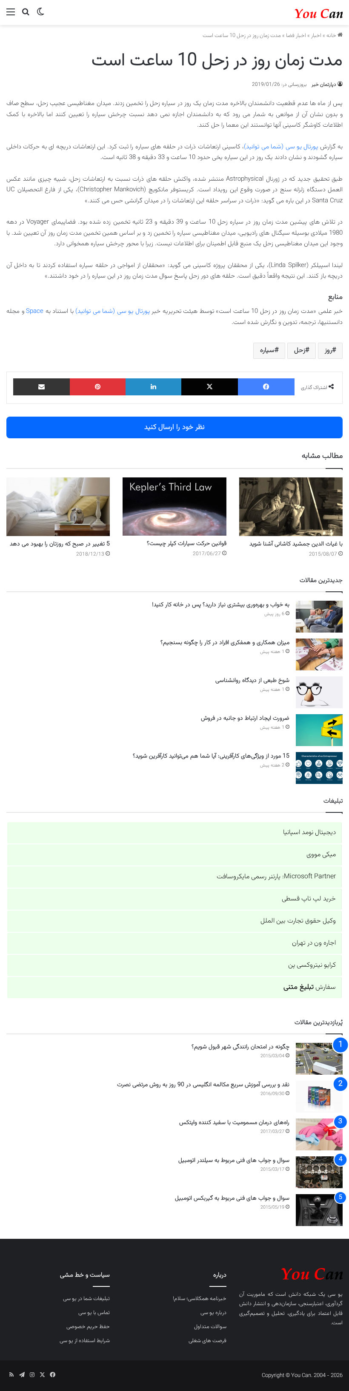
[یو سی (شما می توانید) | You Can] (291, 1272)
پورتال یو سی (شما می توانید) (281, 147)
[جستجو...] (25, 16)
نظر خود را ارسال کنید (174, 427)
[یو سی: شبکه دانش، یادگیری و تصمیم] (302, 12)
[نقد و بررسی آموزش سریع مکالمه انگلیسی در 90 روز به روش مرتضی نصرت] (319, 1097)
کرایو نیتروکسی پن (312, 965)
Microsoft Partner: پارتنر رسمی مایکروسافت (276, 876)
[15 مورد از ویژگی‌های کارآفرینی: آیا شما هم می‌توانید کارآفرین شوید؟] (319, 768)
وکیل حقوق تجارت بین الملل (298, 921)
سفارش (309, 987)
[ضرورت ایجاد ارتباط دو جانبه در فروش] (319, 730)
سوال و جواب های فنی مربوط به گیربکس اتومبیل (232, 1198)
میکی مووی (321, 854)
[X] (209, 386)
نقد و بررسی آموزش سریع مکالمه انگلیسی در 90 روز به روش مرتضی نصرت (203, 1085)
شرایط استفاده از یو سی (85, 1341)
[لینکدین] (153, 386)
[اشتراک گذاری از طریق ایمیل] (41, 386)
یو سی (335, 1294)
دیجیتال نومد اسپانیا (309, 832)
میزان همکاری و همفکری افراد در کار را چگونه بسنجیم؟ (224, 642)
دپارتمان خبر (324, 84)
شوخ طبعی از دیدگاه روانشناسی (252, 680)
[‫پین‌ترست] (98, 386)
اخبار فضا (296, 35)
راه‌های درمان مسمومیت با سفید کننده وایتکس (234, 1122)
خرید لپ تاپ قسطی (309, 898)
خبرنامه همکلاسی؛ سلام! (199, 1298)
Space (34, 311)
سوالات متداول (210, 1327)
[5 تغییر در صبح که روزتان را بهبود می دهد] (58, 506)
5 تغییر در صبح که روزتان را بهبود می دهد (60, 544)
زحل (299, 350)
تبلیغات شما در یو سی (86, 1298)
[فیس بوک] (266, 386)
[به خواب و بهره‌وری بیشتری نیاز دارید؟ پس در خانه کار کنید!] (319, 617)
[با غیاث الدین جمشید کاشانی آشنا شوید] (291, 506)
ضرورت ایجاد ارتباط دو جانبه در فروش (245, 718)
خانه (332, 35)
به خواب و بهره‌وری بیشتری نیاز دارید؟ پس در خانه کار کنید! (220, 605)
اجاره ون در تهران (314, 943)
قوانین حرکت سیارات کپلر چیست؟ (186, 543)
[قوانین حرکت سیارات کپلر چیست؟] (174, 506)
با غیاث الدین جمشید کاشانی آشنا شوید (296, 544)
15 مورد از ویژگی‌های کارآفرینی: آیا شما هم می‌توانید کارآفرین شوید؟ (211, 756)
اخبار (316, 35)
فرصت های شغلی (207, 1341)
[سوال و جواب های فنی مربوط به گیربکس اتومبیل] (319, 1210)
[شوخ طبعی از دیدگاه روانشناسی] (319, 692)
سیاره (267, 350)
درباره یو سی (213, 1313)
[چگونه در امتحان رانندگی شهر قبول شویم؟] (319, 1059)
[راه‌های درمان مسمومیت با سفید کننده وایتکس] (319, 1134)
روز (328, 350)
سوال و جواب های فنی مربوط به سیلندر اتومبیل (233, 1160)
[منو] (10, 16)
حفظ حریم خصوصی (88, 1327)
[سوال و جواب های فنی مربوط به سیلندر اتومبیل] (319, 1172)
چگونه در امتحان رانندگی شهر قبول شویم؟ (240, 1047)
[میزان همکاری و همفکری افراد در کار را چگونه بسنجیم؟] (319, 654)
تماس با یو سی (94, 1313)
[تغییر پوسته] (40, 16)
